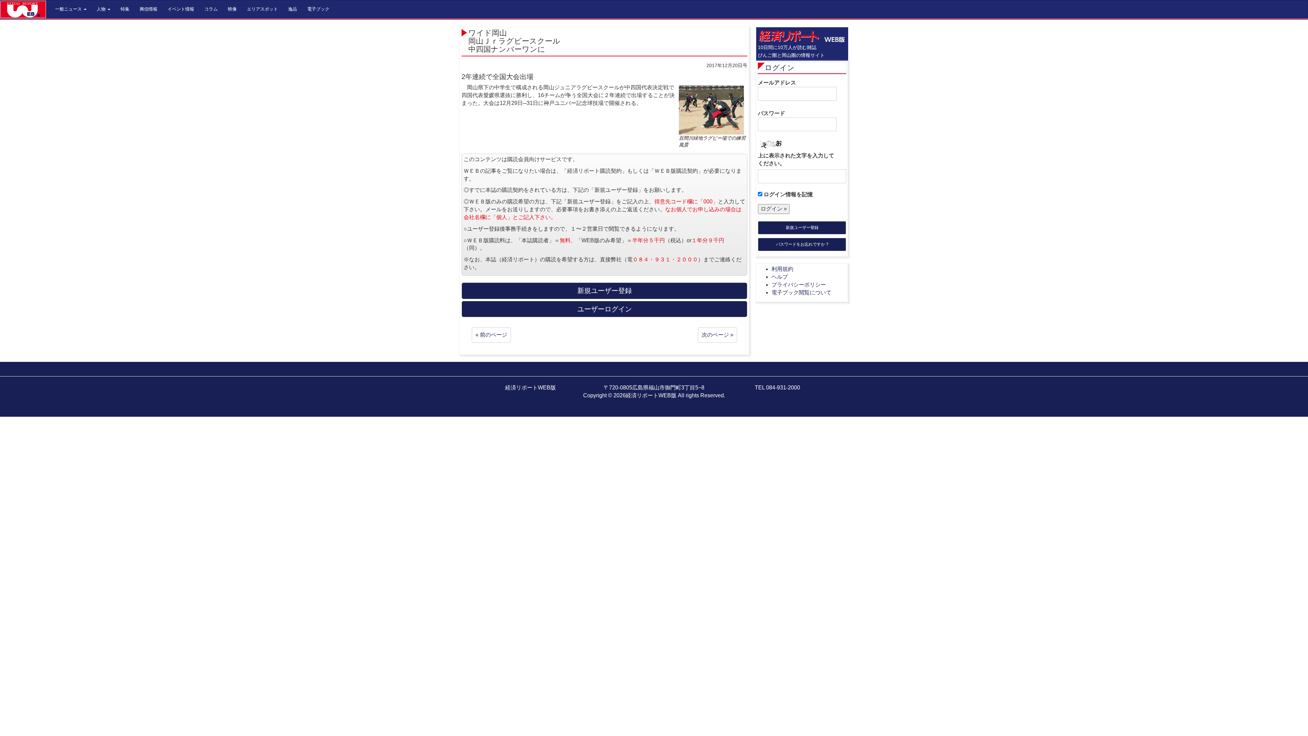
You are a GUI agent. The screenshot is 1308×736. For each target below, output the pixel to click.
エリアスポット (262, 9)
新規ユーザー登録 (802, 227)
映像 (232, 9)
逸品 (292, 9)
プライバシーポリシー (799, 285)
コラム (211, 9)
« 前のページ (491, 335)
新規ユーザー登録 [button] (604, 290)
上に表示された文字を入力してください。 (796, 159)
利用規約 (782, 269)
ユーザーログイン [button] (604, 309)
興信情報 (148, 9)
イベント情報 (181, 9)
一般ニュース (69, 9)
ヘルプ (780, 277)
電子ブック (318, 9)
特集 (125, 9)
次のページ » (717, 335)
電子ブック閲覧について (801, 292)
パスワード (771, 113)
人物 (102, 9)
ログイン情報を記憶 (787, 194)
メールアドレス (777, 83)
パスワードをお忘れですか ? (802, 244)
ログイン (780, 68)
